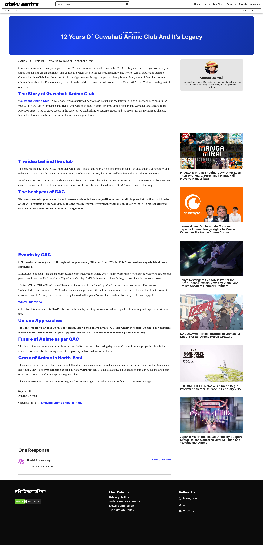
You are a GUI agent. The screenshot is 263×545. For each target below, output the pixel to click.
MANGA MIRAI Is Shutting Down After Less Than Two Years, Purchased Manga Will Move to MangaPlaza (210, 175)
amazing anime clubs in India (61, 402)
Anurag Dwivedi (212, 77)
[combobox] (91, 4)
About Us (7, 11)
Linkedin (255, 11)
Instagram (232, 11)
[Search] (127, 4)
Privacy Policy (119, 497)
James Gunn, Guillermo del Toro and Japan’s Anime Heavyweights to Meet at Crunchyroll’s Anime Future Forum (208, 229)
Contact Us (20, 11)
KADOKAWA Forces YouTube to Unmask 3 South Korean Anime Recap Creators (210, 335)
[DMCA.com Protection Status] (28, 503)
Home (197, 4)
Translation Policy (121, 510)
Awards (243, 4)
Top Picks (218, 4)
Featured (136, 32)
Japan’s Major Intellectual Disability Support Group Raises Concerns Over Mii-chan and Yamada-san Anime (211, 439)
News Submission (121, 505)
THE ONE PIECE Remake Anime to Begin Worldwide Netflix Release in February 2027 (210, 387)
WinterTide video (30, 301)
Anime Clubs (128, 32)
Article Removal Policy (125, 501)
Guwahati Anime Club (34, 100)
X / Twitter (244, 11)
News (207, 4)
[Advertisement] (94, 139)
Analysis (255, 4)
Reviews (231, 4)
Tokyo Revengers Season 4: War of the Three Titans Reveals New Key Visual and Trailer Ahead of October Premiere (209, 283)
